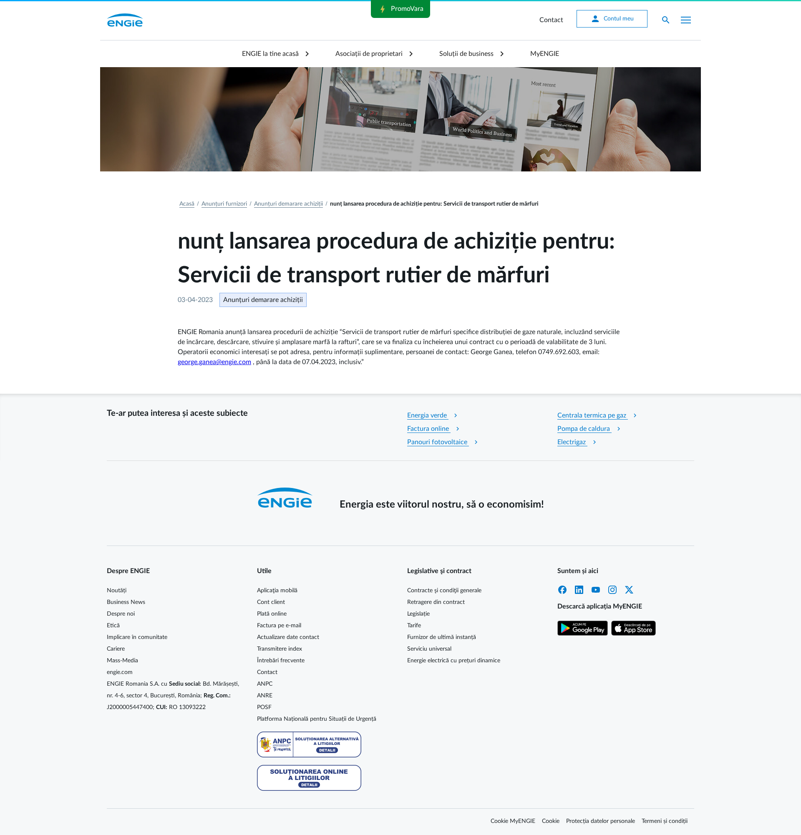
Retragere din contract (436, 602)
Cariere (116, 649)
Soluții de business (466, 53)
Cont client (271, 602)
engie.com (120, 672)
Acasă (186, 204)
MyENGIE (544, 53)
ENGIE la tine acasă (270, 53)
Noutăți (116, 591)
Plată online (272, 614)
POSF (264, 707)
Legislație (418, 614)
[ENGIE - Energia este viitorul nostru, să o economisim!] (125, 20)
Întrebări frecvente (281, 661)
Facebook (562, 590)
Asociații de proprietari (369, 53)
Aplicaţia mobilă (277, 591)
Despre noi (121, 614)
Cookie (550, 821)
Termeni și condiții (665, 821)
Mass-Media (122, 661)
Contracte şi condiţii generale (444, 591)
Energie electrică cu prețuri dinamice (453, 661)
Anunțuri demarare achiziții (288, 204)
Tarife (414, 626)
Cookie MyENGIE (513, 821)
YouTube (596, 590)
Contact (551, 20)
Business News (126, 602)
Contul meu (612, 19)
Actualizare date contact (288, 637)
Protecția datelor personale (600, 821)
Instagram (612, 590)
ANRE (264, 696)
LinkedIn (579, 590)
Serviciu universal (429, 649)
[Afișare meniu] (686, 20)
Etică (113, 626)
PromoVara (400, 9)
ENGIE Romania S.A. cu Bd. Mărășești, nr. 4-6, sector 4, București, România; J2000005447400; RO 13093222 (173, 695)
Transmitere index (279, 649)
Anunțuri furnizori (224, 204)
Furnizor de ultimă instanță (441, 637)
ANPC (264, 684)
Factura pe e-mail (279, 626)
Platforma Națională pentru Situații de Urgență (316, 719)
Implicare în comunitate (137, 637)
